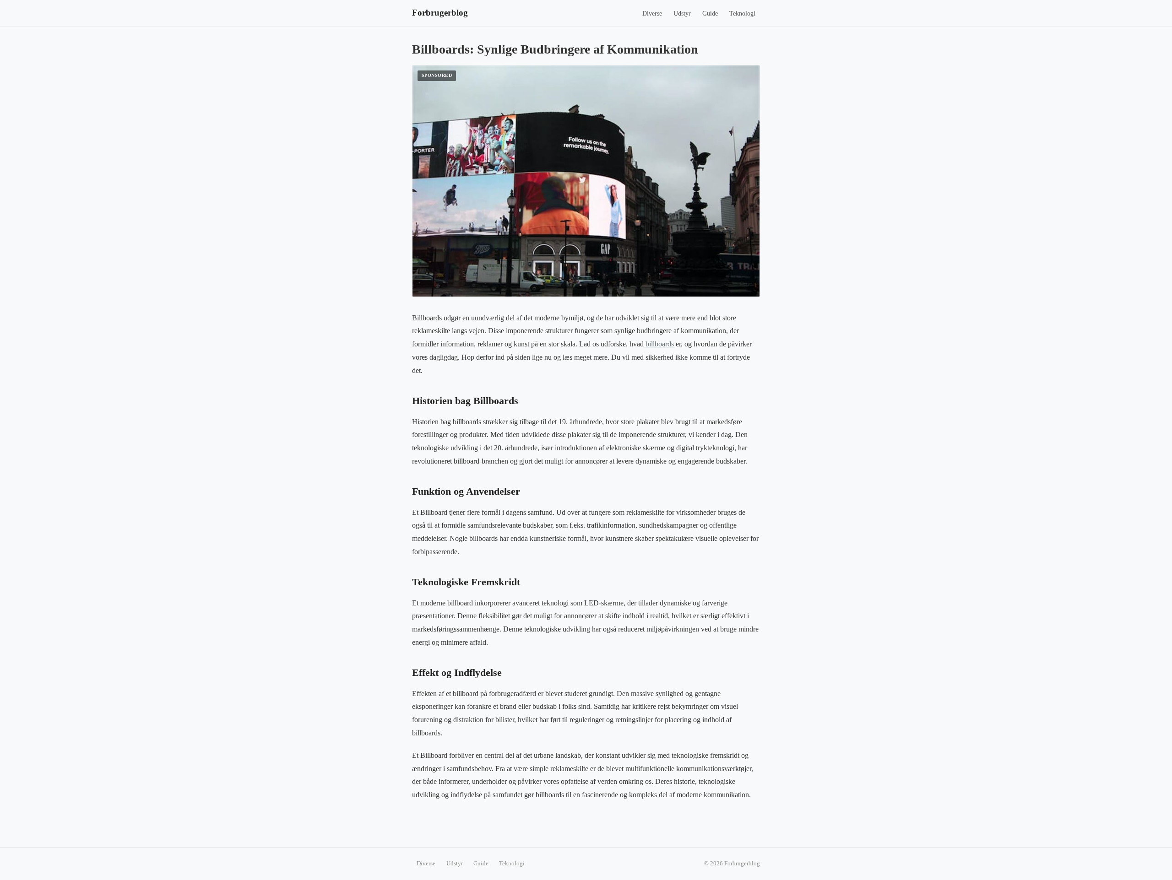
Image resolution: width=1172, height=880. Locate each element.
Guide (710, 13)
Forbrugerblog (440, 12)
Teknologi (742, 13)
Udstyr (682, 13)
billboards (659, 344)
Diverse (652, 13)
